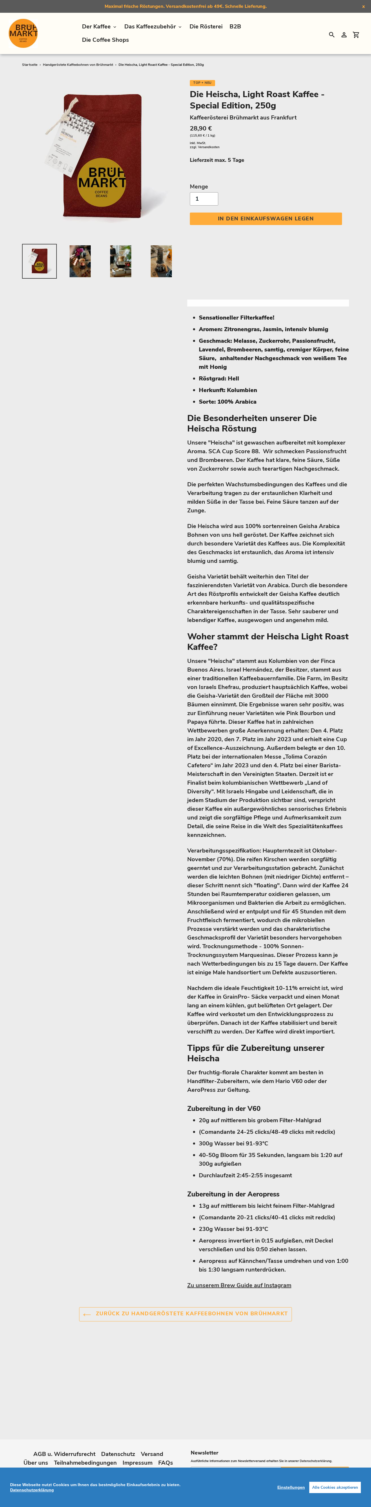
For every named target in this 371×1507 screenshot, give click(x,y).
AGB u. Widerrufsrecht (64, 1454)
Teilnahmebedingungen (85, 1463)
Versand (152, 1454)
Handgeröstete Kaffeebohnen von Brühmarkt (78, 64)
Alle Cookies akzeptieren (335, 1487)
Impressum (137, 1463)
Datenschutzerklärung (316, 1461)
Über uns (35, 1463)
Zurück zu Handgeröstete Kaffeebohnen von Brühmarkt (191, 1313)
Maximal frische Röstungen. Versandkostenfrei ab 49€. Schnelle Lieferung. (186, 6)
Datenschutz (118, 1454)
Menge (199, 187)
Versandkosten (208, 147)
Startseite (29, 64)
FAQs (165, 1463)
